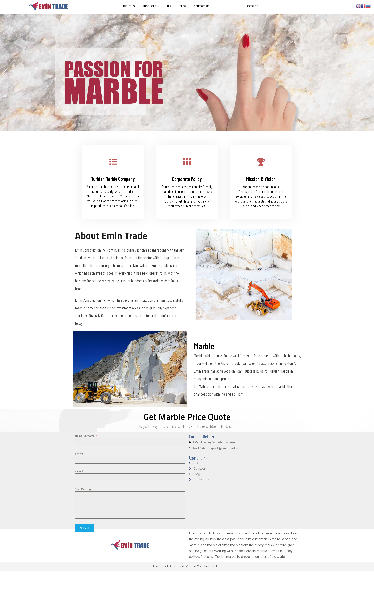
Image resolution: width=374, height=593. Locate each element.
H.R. (169, 6)
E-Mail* (80, 471)
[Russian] (368, 6)
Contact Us (201, 6)
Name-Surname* (86, 436)
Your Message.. (84, 489)
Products (149, 6)
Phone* (80, 453)
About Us (129, 6)
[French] (363, 6)
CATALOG (252, 6)
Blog (183, 6)
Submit (84, 528)
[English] (358, 6)
